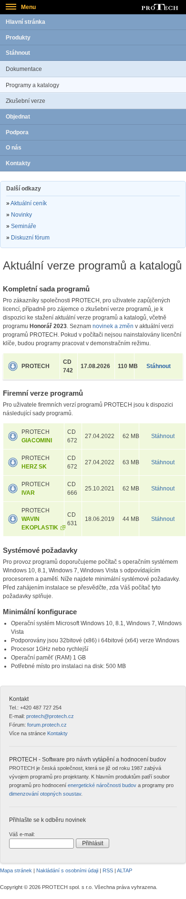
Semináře (23, 226)
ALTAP (124, 870)
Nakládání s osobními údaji (67, 870)
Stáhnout (18, 53)
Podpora (17, 132)
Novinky (21, 214)
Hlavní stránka (25, 22)
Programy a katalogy (32, 85)
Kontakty (18, 163)
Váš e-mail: (22, 834)
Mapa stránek (16, 870)
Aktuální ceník (28, 203)
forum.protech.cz (47, 725)
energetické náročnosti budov (102, 785)
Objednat (18, 116)
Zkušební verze (25, 101)
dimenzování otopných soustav (45, 794)
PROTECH (35, 366)
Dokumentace (24, 69)
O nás (13, 147)
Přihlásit (92, 843)
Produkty (18, 37)
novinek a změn (113, 326)
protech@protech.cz (50, 716)
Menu (28, 7)
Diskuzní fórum (30, 237)
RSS (108, 870)
